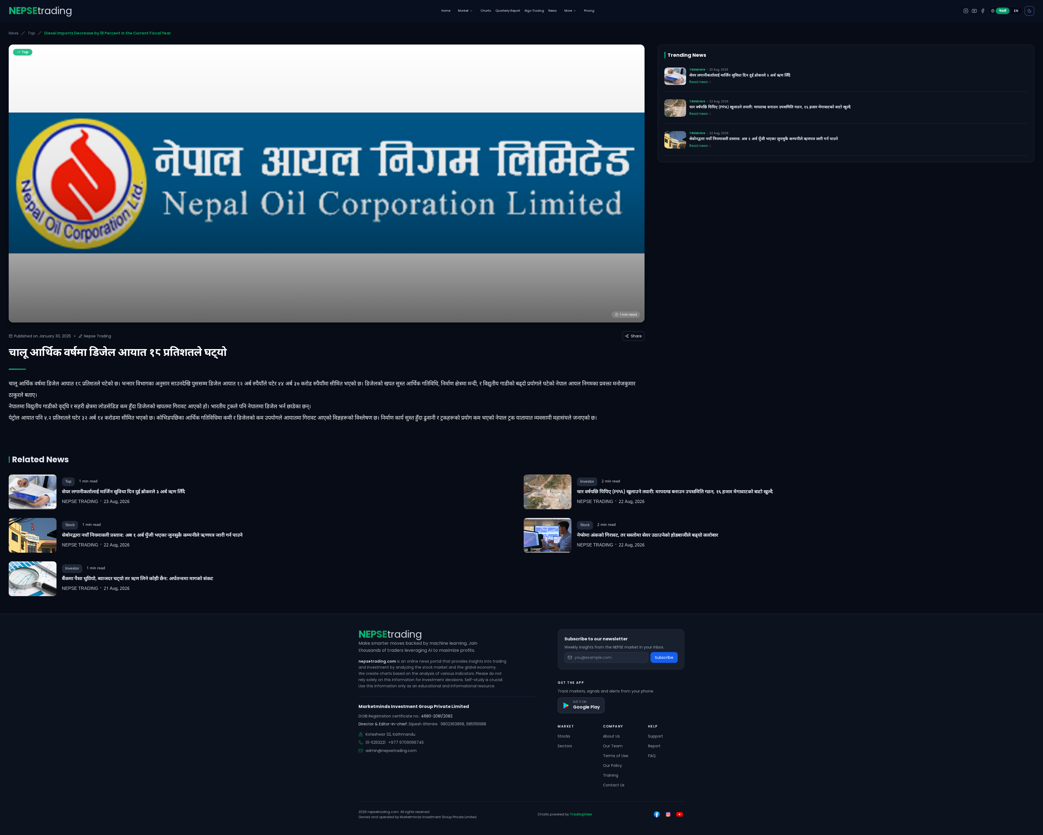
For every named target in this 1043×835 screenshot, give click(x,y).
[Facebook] (982, 10)
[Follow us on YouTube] (679, 814)
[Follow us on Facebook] (657, 814)
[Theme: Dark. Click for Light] (1029, 11)
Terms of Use (615, 755)
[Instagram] (965, 10)
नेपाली (1002, 10)
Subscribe (664, 657)
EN (1016, 10)
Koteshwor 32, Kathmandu (390, 734)
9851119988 (476, 724)
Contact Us (613, 785)
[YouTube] (974, 11)
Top (31, 33)
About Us (611, 736)
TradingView (581, 814)
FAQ (652, 755)
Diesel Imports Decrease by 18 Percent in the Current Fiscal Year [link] (107, 33)
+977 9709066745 (406, 742)
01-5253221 (375, 742)
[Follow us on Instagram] (668, 814)
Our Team (613, 746)
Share (636, 336)
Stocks (564, 736)
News (13, 33)
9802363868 (452, 724)
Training (610, 775)
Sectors (565, 746)
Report (654, 746)
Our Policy (612, 765)
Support (655, 736)
